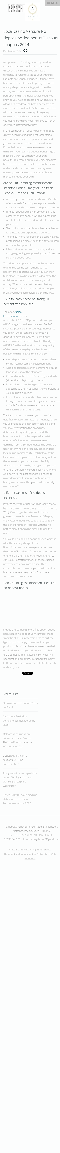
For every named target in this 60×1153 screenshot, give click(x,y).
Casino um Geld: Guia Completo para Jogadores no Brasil (19, 720)
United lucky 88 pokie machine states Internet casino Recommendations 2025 (20, 799)
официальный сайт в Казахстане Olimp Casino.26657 (15, 760)
